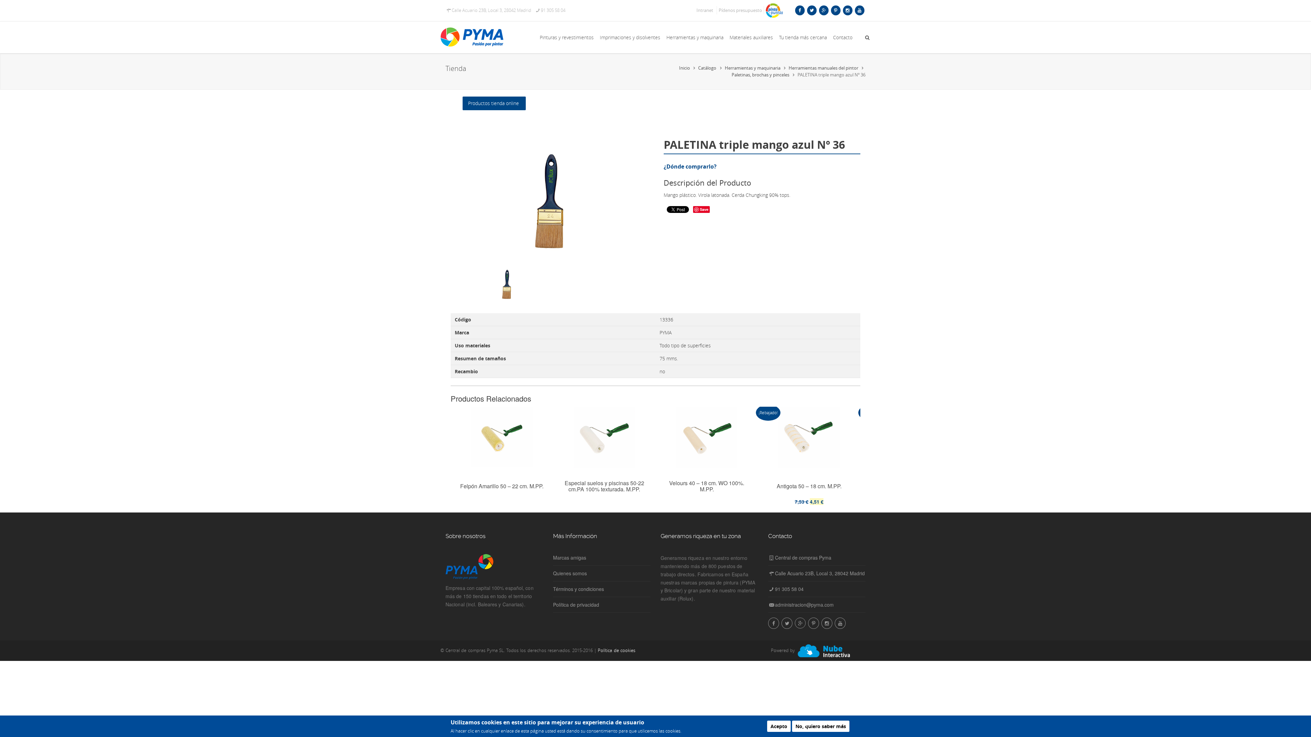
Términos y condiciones (578, 589)
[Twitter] (812, 10)
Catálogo (707, 68)
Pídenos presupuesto (740, 10)
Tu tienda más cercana (803, 37)
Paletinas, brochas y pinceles (760, 75)
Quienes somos (570, 573)
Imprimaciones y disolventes (630, 37)
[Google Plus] (823, 10)
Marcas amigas (569, 557)
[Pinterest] (835, 10)
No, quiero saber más (820, 726)
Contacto (842, 37)
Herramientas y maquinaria (694, 37)
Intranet (704, 10)
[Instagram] (847, 10)
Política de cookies (616, 650)
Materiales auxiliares (751, 37)
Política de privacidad (576, 604)
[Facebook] (800, 10)
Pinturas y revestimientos (567, 37)
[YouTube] (859, 10)
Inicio (684, 68)
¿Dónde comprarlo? (690, 166)
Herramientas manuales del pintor (823, 68)
